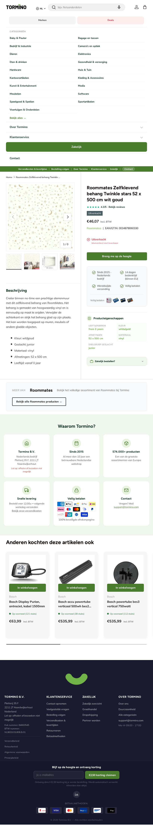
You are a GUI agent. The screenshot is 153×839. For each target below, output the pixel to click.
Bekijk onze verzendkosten (27, 510)
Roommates (94, 228)
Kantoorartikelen (19, 78)
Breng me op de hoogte (117, 256)
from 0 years (96, 328)
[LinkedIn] (76, 794)
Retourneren (53, 730)
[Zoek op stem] (119, 7)
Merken (42, 20)
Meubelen (15, 94)
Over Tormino (19, 127)
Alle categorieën (127, 714)
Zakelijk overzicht (92, 703)
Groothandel (89, 709)
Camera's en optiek (89, 46)
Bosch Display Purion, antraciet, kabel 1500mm (27, 604)
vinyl (121, 338)
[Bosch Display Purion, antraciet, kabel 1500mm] (27, 573)
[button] (145, 7)
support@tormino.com (126, 507)
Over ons (123, 703)
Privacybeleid (11, 757)
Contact (15, 158)
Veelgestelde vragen (57, 709)
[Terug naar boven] (76, 678)
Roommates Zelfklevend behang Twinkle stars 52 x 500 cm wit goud (38, 177)
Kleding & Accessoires (91, 78)
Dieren (13, 54)
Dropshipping (90, 714)
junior (92, 347)
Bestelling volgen (60, 169)
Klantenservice (19, 137)
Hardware (15, 70)
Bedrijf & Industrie (20, 46)
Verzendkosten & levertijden (32, 169)
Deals (110, 20)
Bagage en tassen (88, 38)
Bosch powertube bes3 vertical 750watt (123, 604)
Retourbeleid (11, 746)
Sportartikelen (86, 101)
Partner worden (91, 720)
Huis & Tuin (84, 70)
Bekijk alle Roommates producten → (39, 401)
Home (9, 177)
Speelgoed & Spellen (22, 101)
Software (83, 94)
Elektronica (84, 54)
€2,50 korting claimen (102, 775)
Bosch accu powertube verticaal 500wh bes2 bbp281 (74, 606)
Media (81, 86)
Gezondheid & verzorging (92, 62)
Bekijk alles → (18, 118)
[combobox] (86, 7)
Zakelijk (76, 147)
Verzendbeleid (11, 741)
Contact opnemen (56, 703)
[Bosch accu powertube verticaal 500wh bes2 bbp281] (76, 573)
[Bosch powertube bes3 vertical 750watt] (125, 573)
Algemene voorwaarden (16, 752)
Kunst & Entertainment (23, 86)
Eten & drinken (18, 62)
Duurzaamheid (126, 709)
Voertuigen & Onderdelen (24, 109)
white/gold (125, 328)
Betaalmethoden (55, 736)
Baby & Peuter (18, 38)
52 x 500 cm (96, 338)
